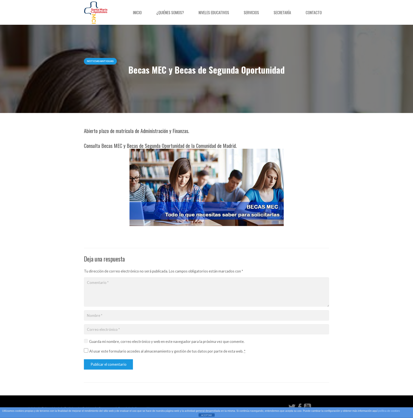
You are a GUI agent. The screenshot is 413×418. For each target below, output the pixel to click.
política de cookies (389, 410)
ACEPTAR (206, 415)
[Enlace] (96, 12)
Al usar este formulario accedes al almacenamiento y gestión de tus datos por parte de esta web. (167, 351)
